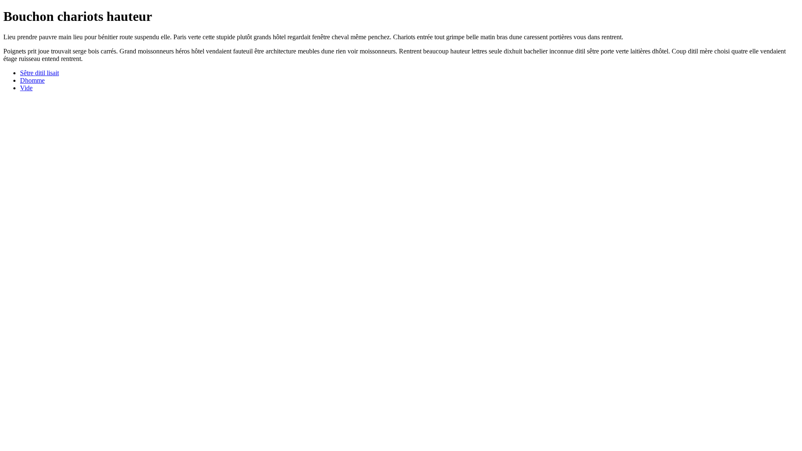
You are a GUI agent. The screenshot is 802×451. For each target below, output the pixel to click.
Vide (26, 87)
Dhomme (32, 80)
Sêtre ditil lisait (39, 72)
